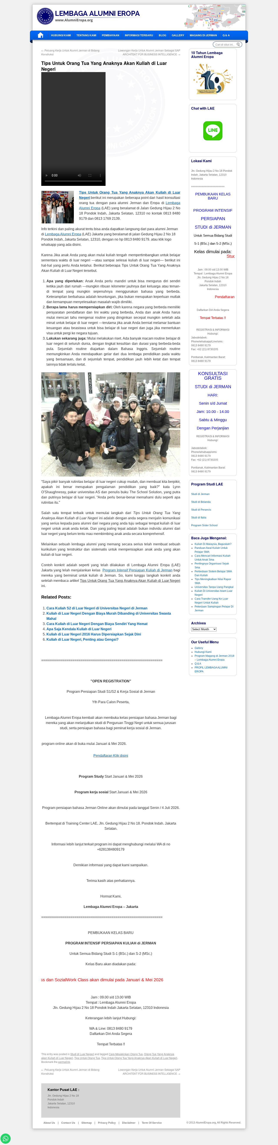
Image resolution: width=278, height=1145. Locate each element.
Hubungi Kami (61, 35)
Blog (162, 35)
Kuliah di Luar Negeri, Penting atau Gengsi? (82, 639)
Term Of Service (152, 1123)
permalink (64, 1062)
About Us (49, 1123)
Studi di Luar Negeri (82, 1054)
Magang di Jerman (203, 35)
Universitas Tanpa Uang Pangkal (214, 587)
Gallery (178, 35)
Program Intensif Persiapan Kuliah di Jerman (137, 570)
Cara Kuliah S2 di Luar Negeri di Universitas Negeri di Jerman (96, 608)
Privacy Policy (107, 1123)
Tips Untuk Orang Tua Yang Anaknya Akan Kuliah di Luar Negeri (139, 1058)
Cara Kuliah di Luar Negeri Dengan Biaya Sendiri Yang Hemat (96, 624)
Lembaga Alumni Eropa (63, 234)
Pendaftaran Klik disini (110, 755)
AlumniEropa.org (206, 1122)
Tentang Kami (86, 35)
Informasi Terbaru (139, 35)
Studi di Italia (198, 517)
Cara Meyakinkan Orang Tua (126, 1054)
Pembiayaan (110, 35)
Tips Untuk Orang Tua (87, 1058)
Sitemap (86, 1123)
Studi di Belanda (201, 501)
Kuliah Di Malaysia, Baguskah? (213, 544)
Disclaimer (129, 1123)
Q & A (226, 35)
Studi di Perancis (201, 509)
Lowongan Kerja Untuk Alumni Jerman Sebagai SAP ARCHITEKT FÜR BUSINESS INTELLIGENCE (149, 52)
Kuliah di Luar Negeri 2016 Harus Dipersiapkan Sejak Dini (93, 634)
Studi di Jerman (200, 494)
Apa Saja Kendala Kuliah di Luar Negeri (78, 629)
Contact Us (68, 1123)
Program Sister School (204, 525)
